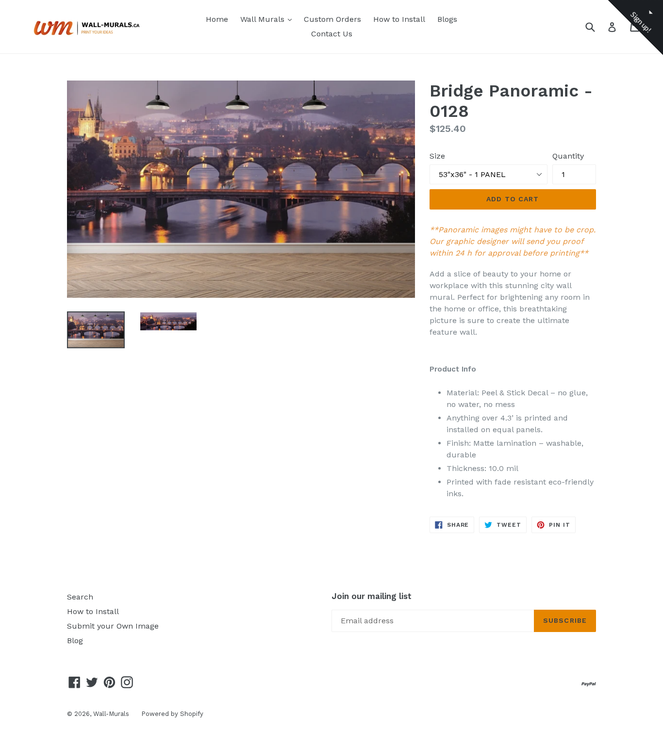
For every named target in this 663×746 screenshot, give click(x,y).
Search (80, 596)
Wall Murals (268, 19)
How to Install (399, 19)
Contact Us (331, 33)
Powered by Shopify (172, 713)
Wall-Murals (111, 713)
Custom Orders (332, 19)
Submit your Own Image (113, 626)
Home (217, 19)
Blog (75, 640)
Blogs (447, 19)
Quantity (568, 156)
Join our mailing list (372, 596)
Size (437, 156)
